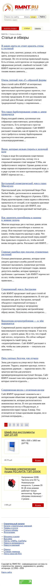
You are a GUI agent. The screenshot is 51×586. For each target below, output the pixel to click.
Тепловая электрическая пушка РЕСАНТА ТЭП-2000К (22, 470)
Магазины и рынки (11, 537)
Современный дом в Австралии (18, 289)
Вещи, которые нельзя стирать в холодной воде (24, 150)
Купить (38, 460)
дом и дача (34, 9)
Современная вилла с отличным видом (22, 389)
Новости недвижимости (14, 543)
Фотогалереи (9, 532)
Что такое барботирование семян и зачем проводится (23, 113)
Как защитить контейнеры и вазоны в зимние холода (21, 219)
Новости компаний (12, 545)
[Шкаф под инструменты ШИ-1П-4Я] (12, 453)
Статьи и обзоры (11, 530)
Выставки (8, 539)
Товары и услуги (11, 528)
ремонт (27, 9)
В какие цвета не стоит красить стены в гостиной (22, 47)
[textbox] (21, 16)
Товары (38, 28)
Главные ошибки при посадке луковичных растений (24, 253)
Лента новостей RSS (13, 554)
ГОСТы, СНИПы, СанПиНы (15, 541)
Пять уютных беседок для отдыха (19, 358)
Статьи (27, 28)
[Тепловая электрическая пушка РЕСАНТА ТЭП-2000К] (12, 490)
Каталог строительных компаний (18, 526)
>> (26, 424)
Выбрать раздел (10, 28)
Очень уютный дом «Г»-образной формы (23, 80)
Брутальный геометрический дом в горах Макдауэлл (23, 184)
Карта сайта (6, 572)
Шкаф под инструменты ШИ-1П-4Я (19, 433)
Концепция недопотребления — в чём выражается (22, 322)
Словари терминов (12, 551)
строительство (19, 9)
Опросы (7, 549)
